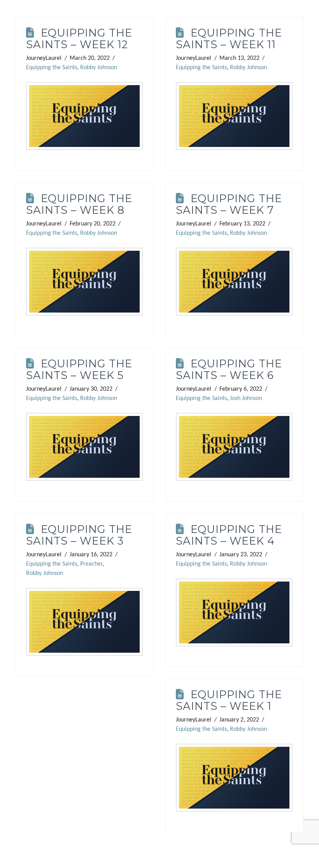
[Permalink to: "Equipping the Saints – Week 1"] (234, 778)
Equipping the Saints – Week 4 (229, 535)
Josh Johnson (246, 398)
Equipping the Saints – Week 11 (229, 38)
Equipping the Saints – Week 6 (229, 369)
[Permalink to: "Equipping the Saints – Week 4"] (234, 613)
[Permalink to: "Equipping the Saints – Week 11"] (234, 116)
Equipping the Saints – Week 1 (229, 700)
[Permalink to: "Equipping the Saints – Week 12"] (84, 116)
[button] (8, 8)
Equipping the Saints (51, 68)
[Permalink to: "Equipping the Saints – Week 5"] (84, 447)
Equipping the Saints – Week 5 (79, 369)
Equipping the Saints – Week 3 (79, 535)
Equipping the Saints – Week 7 (229, 204)
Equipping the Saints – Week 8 (79, 204)
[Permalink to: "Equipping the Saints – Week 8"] (84, 282)
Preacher (91, 564)
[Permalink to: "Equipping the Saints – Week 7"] (234, 282)
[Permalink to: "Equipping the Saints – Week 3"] (84, 622)
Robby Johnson (98, 68)
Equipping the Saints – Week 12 (79, 38)
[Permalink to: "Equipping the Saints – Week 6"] (234, 447)
